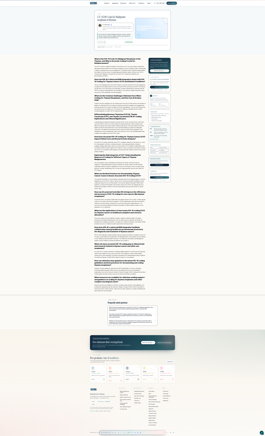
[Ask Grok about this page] (124, 432)
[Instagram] (170, 432)
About (148, 3)
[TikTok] (174, 432)
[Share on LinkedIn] (135, 432)
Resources (123, 3)
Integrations (115, 3)
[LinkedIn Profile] (111, 25)
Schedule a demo (159, 177)
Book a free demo (159, 87)
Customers (141, 3)
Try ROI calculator (159, 164)
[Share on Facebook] (138, 432)
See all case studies (154, 139)
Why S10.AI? (122, 388)
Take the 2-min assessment (164, 342)
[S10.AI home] (96, 3)
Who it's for (132, 3)
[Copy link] (132, 432)
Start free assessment (159, 70)
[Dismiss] (163, 433)
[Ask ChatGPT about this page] (113, 432)
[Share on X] (140, 432)
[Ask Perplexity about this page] (118, 432)
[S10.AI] (93, 389)
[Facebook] (167, 432)
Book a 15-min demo (147, 342)
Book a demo (171, 3)
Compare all (169, 361)
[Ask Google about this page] (121, 432)
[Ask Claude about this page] (115, 432)
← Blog (99, 13)
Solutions (106, 3)
